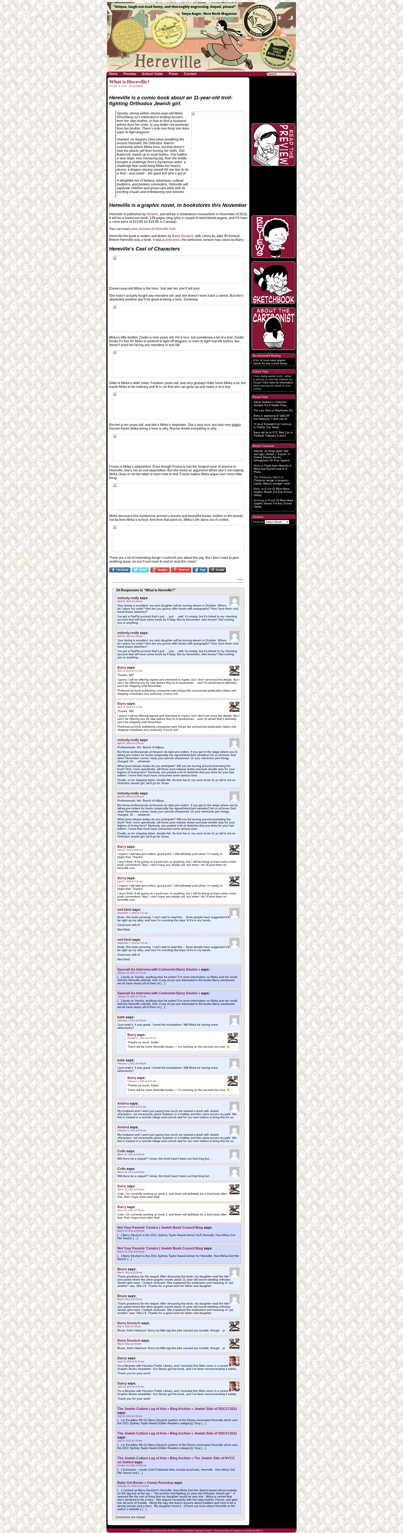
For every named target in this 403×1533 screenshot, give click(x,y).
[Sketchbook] (273, 282)
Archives (258, 522)
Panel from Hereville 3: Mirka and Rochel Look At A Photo (273, 469)
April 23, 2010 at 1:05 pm (130, 601)
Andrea (123, 1103)
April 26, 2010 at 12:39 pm (130, 743)
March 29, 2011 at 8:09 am (130, 1231)
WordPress (173, 1530)
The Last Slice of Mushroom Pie (273, 410)
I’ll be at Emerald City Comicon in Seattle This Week (272, 426)
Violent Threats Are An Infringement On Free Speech (271, 459)
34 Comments (136, 86)
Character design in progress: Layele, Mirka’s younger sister (272, 482)
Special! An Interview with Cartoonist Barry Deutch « (158, 969)
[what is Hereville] (273, 98)
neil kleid (124, 909)
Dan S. (259, 1530)
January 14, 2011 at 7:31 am (131, 972)
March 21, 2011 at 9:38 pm (130, 1189)
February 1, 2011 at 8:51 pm (141, 1038)
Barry (121, 667)
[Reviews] (273, 236)
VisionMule (187, 1530)
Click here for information (278, 382)
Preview (129, 74)
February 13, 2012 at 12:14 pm (133, 1486)
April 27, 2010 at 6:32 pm (130, 850)
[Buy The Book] (273, 190)
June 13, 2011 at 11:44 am (130, 1361)
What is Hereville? (129, 81)
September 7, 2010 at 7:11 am (132, 913)
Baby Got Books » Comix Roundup (145, 1482)
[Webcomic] (273, 144)
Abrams (152, 214)
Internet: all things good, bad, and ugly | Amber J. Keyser (271, 452)
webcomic (172, 240)
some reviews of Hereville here (153, 229)
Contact (190, 74)
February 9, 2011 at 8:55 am (131, 1106)
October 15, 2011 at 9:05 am (131, 1465)
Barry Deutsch (182, 236)
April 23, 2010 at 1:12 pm (130, 670)
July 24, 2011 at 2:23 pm (129, 1416)
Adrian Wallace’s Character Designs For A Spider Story (270, 403)
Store (113, 74)
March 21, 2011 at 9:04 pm (130, 1154)
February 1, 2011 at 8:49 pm (131, 1020)
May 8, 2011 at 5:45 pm (129, 1326)
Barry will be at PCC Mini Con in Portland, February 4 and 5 (273, 434)
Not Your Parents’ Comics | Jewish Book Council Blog (160, 1227)
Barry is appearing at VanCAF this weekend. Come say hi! (272, 417)
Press (173, 74)
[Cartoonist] (273, 328)
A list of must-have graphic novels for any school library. (270, 362)
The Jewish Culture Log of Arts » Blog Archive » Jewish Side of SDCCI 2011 (177, 1409)
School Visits (152, 74)
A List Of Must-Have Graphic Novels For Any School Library (273, 492)
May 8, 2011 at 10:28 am (129, 1272)
